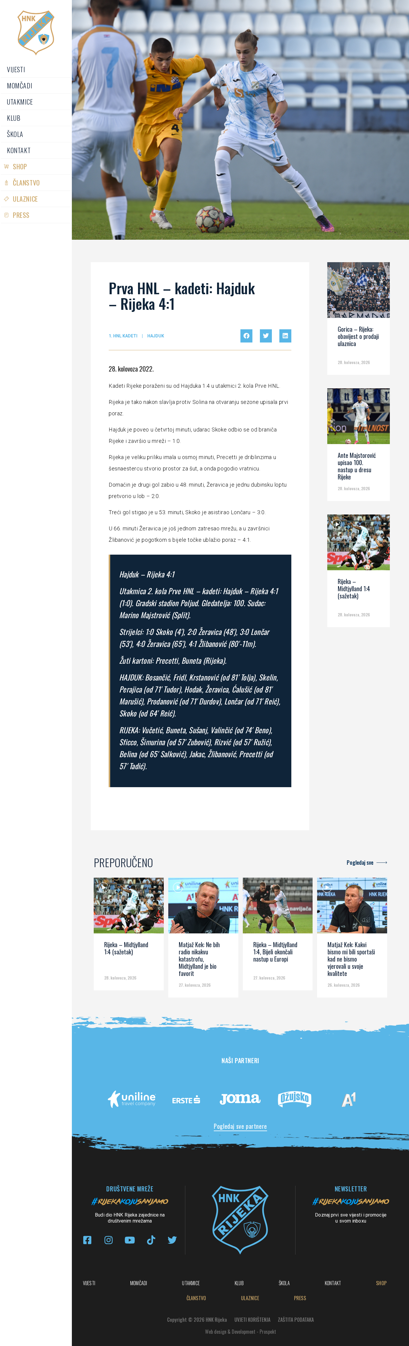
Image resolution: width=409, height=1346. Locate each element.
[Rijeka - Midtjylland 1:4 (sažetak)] (358, 544)
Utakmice (20, 101)
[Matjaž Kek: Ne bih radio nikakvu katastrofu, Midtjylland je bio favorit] (203, 908)
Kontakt (19, 150)
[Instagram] (108, 1240)
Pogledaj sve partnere (240, 1126)
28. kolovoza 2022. (131, 368)
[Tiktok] (151, 1240)
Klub (13, 118)
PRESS (21, 215)
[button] (246, 335)
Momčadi (19, 85)
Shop (20, 166)
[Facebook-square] (87, 1240)
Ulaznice (25, 198)
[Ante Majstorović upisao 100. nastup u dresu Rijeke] (358, 418)
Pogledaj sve (360, 862)
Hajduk (155, 336)
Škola (15, 134)
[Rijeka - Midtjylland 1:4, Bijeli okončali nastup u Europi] (278, 908)
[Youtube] (129, 1240)
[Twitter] (172, 1240)
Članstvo (26, 182)
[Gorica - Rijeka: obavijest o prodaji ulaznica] (358, 292)
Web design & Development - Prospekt (240, 1331)
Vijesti (16, 69)
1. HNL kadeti (123, 336)
